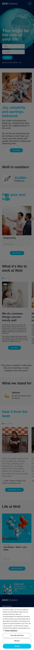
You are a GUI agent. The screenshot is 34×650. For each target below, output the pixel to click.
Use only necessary (17, 635)
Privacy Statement (11, 630)
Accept (17, 646)
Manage (17, 641)
